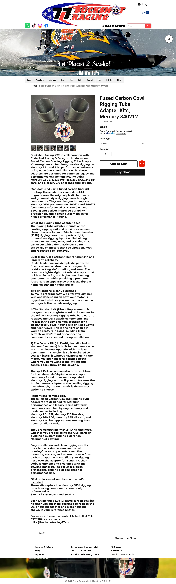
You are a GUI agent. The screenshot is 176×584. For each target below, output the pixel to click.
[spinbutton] (105, 154)
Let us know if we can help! (84, 547)
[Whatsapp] (27, 25)
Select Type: (106, 138)
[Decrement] (101, 154)
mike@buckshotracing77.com (85, 554)
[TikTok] (33, 25)
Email (41, 533)
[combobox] (122, 143)
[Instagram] (40, 25)
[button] (145, 12)
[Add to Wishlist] (142, 163)
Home (34, 86)
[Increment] (109, 154)
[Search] (148, 26)
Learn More (121, 133)
